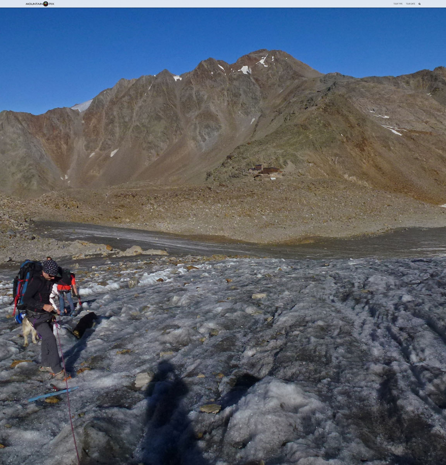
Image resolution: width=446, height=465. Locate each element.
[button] (420, 4)
